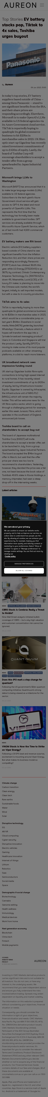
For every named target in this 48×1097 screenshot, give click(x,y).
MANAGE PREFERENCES (24, 564)
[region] (24, 548)
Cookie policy (10, 556)
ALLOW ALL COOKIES (24, 570)
